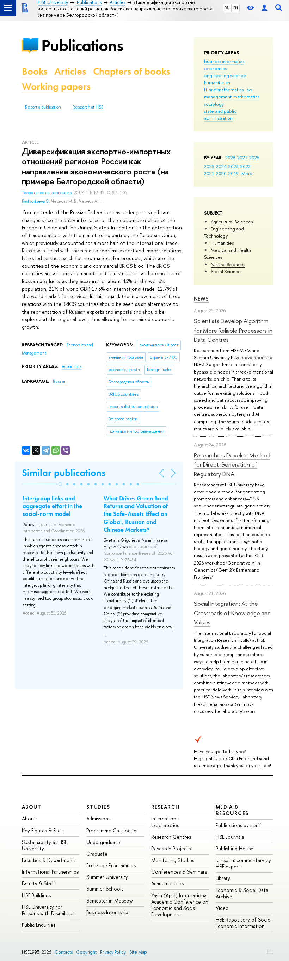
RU (227, 7)
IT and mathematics (224, 89)
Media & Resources (232, 810)
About (32, 806)
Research (165, 806)
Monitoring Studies (172, 860)
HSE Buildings (36, 895)
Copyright (86, 952)
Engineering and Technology (224, 232)
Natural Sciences (228, 264)
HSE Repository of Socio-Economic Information (244, 922)
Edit (270, 950)
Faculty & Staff (38, 883)
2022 (245, 166)
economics (215, 68)
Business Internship (107, 912)
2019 (233, 173)
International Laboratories (165, 821)
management (218, 96)
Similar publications (63, 473)
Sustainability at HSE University (44, 845)
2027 (242, 157)
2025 (209, 166)
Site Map (138, 952)
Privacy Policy (113, 952)
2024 (221, 166)
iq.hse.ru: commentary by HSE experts (243, 863)
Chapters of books (131, 71)
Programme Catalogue (111, 830)
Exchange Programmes (111, 865)
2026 (254, 157)
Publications (82, 45)
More (246, 173)
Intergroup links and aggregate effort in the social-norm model (52, 506)
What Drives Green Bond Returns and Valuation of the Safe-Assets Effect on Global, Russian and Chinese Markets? (136, 513)
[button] (60, 484)
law (248, 89)
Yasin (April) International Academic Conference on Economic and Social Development (179, 905)
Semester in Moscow (109, 900)
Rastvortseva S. (35, 201)
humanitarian (217, 82)
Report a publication (43, 107)
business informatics (224, 61)
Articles (70, 71)
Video (222, 908)
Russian (60, 381)
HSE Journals (230, 836)
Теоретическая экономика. (48, 193)
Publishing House (234, 848)
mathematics (246, 96)
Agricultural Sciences (232, 221)
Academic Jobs (167, 883)
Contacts (64, 952)
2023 (233, 166)
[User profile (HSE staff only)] (264, 8)
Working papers (56, 86)
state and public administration (220, 114)
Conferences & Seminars (179, 871)
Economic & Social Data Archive (242, 893)
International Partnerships (50, 871)
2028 (230, 157)
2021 (209, 173)
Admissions (98, 818)
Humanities (222, 243)
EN (235, 7)
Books (34, 71)
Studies (98, 806)
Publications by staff (238, 825)
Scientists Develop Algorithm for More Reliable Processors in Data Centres (233, 330)
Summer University (107, 877)
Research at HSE (88, 107)
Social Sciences (226, 271)
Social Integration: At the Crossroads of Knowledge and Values (232, 612)
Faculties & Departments (49, 860)
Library (223, 878)
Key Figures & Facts (43, 830)
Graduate (96, 853)
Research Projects (171, 848)
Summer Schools (104, 888)
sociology (214, 104)
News (201, 298)
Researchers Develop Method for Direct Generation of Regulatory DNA (232, 464)
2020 (221, 173)
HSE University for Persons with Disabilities (48, 910)
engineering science (225, 75)
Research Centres (171, 836)
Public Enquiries (38, 925)
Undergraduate (103, 842)
